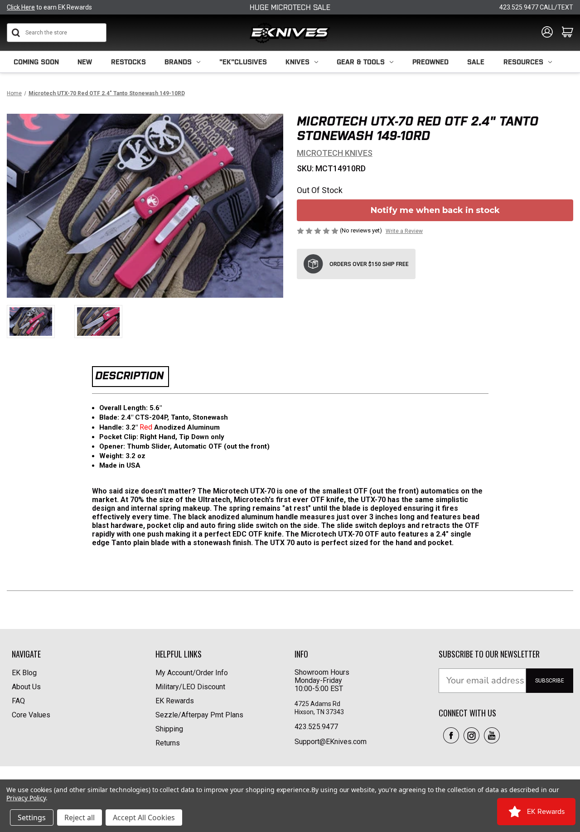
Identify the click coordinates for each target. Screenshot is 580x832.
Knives (297, 62)
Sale (475, 62)
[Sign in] (547, 32)
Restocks (128, 62)
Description (129, 375)
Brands (178, 62)
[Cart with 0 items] (567, 32)
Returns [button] (167, 743)
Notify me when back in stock (435, 210)
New (84, 62)
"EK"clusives (243, 62)
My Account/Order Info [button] (191, 672)
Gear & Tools (361, 62)
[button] (451, 735)
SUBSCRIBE (549, 680)
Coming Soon (36, 62)
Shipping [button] (169, 729)
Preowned (430, 62)
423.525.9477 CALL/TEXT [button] (536, 7)
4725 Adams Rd (317, 703)
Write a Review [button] (404, 231)
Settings (32, 817)
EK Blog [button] (24, 672)
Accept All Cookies (144, 817)
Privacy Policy (26, 797)
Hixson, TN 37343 (320, 712)
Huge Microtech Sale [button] (290, 7)
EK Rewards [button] (174, 701)
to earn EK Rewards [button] (49, 7)
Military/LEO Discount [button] (190, 686)
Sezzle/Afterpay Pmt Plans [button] (199, 715)
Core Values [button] (31, 715)
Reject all (79, 817)
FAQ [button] (18, 701)
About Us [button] (26, 686)
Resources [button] (523, 62)
